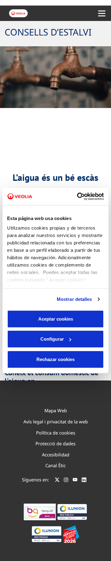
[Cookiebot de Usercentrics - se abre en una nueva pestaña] (78, 197)
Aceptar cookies (55, 318)
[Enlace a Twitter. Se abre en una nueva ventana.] (57, 480)
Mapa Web (55, 410)
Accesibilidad (55, 454)
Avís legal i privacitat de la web (55, 421)
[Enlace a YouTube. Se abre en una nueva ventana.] (75, 480)
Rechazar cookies (55, 359)
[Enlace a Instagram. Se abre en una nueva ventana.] (66, 480)
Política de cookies (55, 433)
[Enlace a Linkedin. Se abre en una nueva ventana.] (84, 480)
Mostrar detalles (74, 299)
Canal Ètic (55, 465)
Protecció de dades (55, 443)
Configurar (52, 339)
